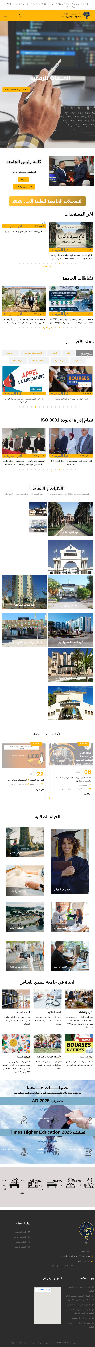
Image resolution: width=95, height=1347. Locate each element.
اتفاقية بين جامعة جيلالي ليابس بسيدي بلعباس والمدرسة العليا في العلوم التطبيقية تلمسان (24, 400)
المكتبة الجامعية (22, 1012)
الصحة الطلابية (54, 1012)
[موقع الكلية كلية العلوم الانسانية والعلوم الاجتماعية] (24, 646)
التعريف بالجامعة (66, 98)
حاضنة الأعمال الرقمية (81, 1318)
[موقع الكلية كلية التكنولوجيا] (70, 609)
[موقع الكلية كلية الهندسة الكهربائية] (24, 609)
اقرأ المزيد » (62, 226)
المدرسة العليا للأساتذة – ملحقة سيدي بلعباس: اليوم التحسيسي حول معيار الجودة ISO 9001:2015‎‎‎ (72, 462)
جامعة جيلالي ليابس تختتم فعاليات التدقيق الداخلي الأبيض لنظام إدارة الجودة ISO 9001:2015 (25, 321)
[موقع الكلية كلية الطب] (70, 573)
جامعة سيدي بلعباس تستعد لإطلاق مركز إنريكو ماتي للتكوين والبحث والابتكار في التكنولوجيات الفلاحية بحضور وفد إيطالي (72, 321)
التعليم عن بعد (54, 4)
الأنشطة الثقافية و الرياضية (49, 1056)
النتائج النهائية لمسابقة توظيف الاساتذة (25, 255)
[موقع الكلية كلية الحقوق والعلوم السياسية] (70, 719)
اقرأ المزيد (87, 794)
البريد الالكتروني (81, 4)
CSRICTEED (61, 1343)
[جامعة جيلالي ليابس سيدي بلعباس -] (75, 15)
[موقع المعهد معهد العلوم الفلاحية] (70, 535)
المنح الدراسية (86, 1056)
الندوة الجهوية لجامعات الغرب (78, 1305)
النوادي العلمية (23, 1056)
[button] (75, 263)
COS (7, 4)
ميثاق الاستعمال (30, 1343)
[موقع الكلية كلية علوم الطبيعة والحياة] (70, 682)
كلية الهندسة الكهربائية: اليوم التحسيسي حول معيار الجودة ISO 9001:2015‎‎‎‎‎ (24, 462)
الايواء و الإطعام (86, 1012)
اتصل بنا (23, 4)
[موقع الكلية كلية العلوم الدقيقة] (38, 515)
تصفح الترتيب (47, 1109)
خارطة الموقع (16, 1343)
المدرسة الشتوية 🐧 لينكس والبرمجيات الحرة (25, 780)
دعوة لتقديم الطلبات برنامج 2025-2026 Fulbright (71, 399)
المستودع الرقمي (67, 4)
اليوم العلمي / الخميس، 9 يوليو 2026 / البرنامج (72, 231)
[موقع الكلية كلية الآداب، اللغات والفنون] (70, 646)
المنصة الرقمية (68, 6)
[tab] (84, 353)
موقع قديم (15, 4)
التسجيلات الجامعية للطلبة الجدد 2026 (47, 201)
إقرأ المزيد (47, 266)
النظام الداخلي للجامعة (36, 4)
